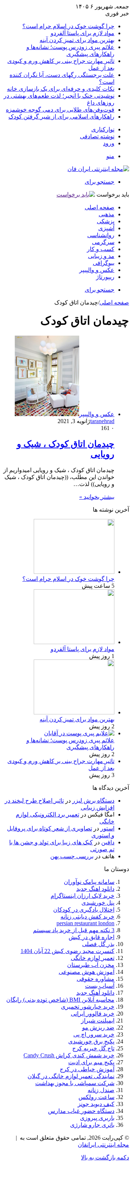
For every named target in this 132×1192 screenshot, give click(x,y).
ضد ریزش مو (98, 1027)
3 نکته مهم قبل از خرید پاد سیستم (73, 930)
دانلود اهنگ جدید (95, 889)
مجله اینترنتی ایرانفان (103, 1144)
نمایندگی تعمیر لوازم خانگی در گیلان (70, 1076)
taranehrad (102, 421)
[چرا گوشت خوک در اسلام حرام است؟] (74, 572)
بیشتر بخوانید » (96, 497)
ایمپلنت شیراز (97, 1020)
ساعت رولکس (96, 1097)
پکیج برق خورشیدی (91, 1041)
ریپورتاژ (105, 277)
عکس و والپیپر (96, 270)
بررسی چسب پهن (72, 856)
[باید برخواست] (75, 194)
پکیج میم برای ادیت (91, 1062)
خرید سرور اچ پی (93, 1034)
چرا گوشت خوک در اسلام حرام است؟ (68, 26)
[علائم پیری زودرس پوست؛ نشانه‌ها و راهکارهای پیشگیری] (79, 733)
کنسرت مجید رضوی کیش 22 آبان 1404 (67, 951)
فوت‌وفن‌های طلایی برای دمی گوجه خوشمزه (60, 110)
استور (107, 828)
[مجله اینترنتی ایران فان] (98, 169)
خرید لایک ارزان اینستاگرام (82, 896)
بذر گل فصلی (98, 944)
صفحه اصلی (99, 207)
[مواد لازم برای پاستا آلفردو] (74, 642)
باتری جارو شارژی (92, 1125)
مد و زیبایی (101, 256)
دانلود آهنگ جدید (95, 993)
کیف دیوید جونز (96, 1104)
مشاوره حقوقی (95, 979)
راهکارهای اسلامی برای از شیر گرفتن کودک (61, 116)
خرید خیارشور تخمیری (87, 1007)
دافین (107, 842)
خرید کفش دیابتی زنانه (87, 916)
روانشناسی (100, 235)
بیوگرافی (103, 263)
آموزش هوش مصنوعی (86, 972)
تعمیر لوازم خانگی (92, 958)
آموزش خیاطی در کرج (87, 1069)
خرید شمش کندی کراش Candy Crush (68, 1055)
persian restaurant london (85, 923)
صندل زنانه (101, 1090)
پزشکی (105, 221)
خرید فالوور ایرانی (92, 1013)
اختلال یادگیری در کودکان (83, 910)
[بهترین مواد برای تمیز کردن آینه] (74, 712)
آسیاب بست (99, 986)
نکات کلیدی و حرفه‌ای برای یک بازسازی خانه (60, 89)
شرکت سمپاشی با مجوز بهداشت (74, 1083)
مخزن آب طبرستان (90, 965)
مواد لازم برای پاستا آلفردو (82, 33)
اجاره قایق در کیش (91, 937)
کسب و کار (100, 249)
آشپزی (106, 228)
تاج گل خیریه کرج (93, 1048)
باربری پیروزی (97, 1118)
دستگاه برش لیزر (93, 800)
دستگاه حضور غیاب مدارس (81, 1111)
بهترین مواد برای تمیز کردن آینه (77, 40)
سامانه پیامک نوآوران (89, 882)
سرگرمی (103, 242)
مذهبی (106, 214)
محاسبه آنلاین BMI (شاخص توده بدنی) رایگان (60, 1000)
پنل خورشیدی (97, 903)
